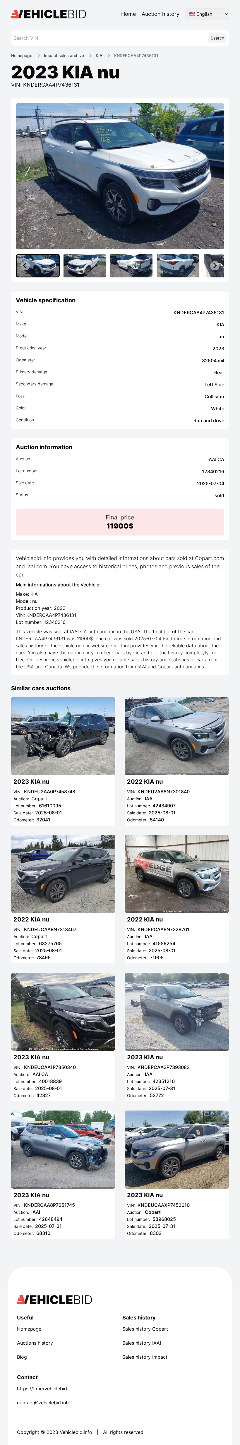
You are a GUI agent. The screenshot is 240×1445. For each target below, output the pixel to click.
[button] (38, 265)
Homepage (21, 55)
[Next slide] (215, 265)
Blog (22, 1357)
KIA (99, 55)
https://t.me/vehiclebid (42, 1388)
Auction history (160, 14)
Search (217, 37)
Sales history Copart (145, 1329)
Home (128, 14)
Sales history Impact (144, 1357)
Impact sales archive (64, 55)
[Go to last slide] (25, 265)
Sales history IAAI (141, 1343)
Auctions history (35, 1343)
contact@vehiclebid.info (44, 1402)
